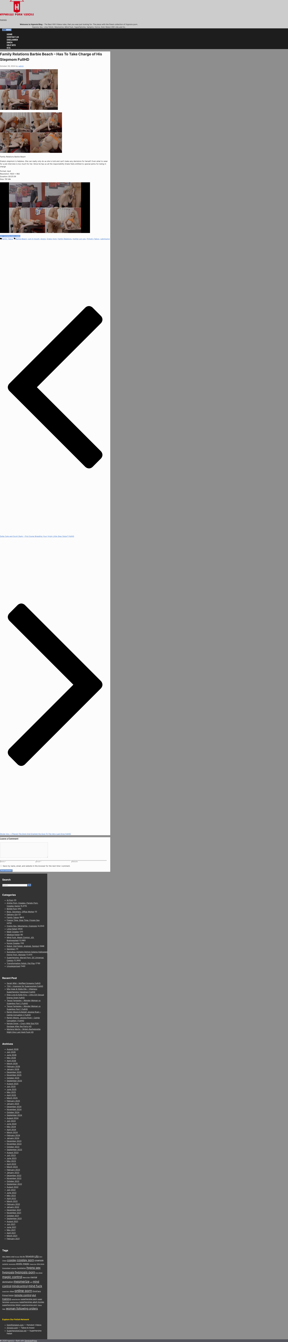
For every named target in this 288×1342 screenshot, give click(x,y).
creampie (39, 1260)
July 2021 (11, 1224)
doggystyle (12, 1264)
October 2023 (13, 1147)
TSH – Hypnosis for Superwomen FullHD (25, 986)
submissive (105, 239)
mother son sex (79, 239)
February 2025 (13, 1101)
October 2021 (13, 1216)
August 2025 (12, 1084)
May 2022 (11, 1195)
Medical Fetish (13, 935)
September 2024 (14, 1115)
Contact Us (13, 37)
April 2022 (11, 1198)
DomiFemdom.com (15, 1325)
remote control (22, 1295)
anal (12, 1257)
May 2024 (11, 1127)
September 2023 (14, 1150)
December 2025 (14, 1072)
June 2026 (11, 1055)
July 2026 (11, 1052)
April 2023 (11, 1164)
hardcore (13, 1268)
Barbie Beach (21, 239)
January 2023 (13, 1172)
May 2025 (11, 1092)
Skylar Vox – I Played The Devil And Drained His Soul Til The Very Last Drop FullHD (35, 834)
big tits (22, 1257)
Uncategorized (13, 966)
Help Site (11, 45)
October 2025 (13, 1078)
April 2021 (11, 1233)
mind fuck (35, 1286)
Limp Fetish (12, 929)
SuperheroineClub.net (16, 1331)
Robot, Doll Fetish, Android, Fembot (23, 946)
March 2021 (12, 1236)
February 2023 (13, 1170)
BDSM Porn (12, 909)
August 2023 (12, 1152)
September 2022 (14, 1184)
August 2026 (12, 1049)
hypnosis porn (25, 1272)
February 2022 (13, 1204)
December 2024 (14, 1107)
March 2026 (12, 1063)
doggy (43, 239)
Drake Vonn (52, 239)
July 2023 (11, 1155)
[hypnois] (17, 15)
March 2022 (12, 1201)
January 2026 (13, 1069)
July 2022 (11, 1190)
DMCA (9, 42)
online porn (23, 1291)
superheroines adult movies (31, 1302)
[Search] (29, 885)
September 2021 (14, 1218)
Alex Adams (6, 1256)
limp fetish (39, 1273)
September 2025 (14, 1081)
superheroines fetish (11, 1305)
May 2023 (11, 1161)
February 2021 (13, 1239)
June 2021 (11, 1227)
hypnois (3, 20)
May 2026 (11, 1058)
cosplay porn (25, 1260)
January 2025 (13, 1104)
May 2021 (11, 1230)
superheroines (14, 1302)
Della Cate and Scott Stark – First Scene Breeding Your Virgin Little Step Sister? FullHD (37, 536)
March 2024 (12, 1132)
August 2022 (12, 1187)
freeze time (33, 1264)
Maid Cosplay (13, 932)
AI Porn (10, 900)
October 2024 (13, 1112)
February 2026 (13, 1066)
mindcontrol (20, 1286)
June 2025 (11, 1089)
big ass (17, 1256)
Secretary (11, 949)
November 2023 (14, 1144)
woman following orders (22, 1308)
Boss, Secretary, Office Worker (20, 912)
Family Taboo (7, 239)
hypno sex (33, 1267)
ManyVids (26, 1277)
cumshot (5, 1264)
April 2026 (11, 1061)
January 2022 (13, 1207)
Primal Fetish (8, 1295)
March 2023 (12, 1167)
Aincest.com (12, 1328)
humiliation (21, 1268)
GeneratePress (31, 1341)
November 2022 (14, 1178)
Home (9, 34)
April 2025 (11, 1095)
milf (31, 1282)
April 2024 (11, 1129)
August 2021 (12, 1221)
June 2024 (11, 1124)
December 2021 (14, 1210)
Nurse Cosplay (13, 943)
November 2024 (14, 1109)
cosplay (11, 1260)
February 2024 (13, 1135)
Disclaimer (12, 39)
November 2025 (14, 1075)
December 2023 (14, 1141)
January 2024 (13, 1138)
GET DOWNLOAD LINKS (10, 236)
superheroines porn (29, 1305)
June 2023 (11, 1158)
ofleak (12, 1291)
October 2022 (13, 1181)
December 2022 (14, 1175)
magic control (12, 1277)
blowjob (30, 1256)
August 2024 (12, 1118)
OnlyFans (37, 1291)
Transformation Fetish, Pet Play (21, 963)
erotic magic (22, 1263)
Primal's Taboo (93, 239)
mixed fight (5, 1291)
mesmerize (21, 1281)
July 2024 (11, 1121)
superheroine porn (29, 1299)
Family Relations (65, 239)
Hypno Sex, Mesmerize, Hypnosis (22, 926)
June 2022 (11, 1193)
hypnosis (8, 1272)
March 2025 (12, 1098)
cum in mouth (33, 239)
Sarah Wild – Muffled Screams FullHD (23, 983)
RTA (8, 48)
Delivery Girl (12, 914)
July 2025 (11, 1086)
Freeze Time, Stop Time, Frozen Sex (23, 920)
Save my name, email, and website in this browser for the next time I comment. (36, 866)
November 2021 (14, 1213)
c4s (36, 1256)
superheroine (15, 1299)
